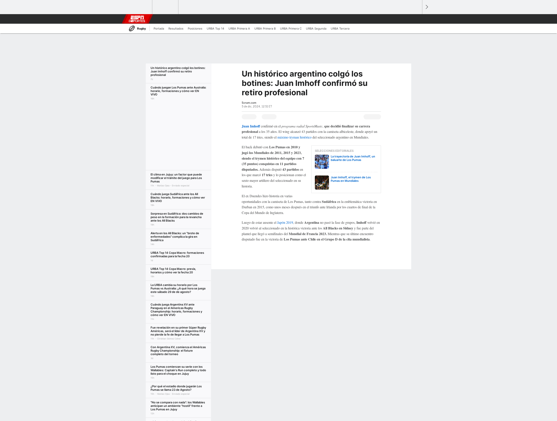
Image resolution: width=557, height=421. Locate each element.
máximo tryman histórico (294, 137)
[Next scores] (426, 7)
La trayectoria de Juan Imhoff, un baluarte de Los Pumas (353, 158)
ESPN (136, 19)
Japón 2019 (285, 222)
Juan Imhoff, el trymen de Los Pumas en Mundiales (351, 178)
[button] (417, 19)
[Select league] (139, 7)
